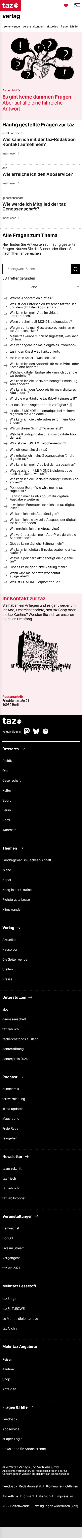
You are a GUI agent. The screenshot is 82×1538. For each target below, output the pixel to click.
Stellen (7, 969)
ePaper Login (12, 1439)
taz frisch (9, 1178)
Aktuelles (9, 940)
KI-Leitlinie (10, 1496)
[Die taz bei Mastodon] (27, 733)
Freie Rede (10, 1128)
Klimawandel (11, 909)
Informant (27, 1496)
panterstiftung (13, 1049)
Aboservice (10, 1429)
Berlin (6, 810)
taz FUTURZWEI (13, 1309)
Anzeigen (9, 1389)
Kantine (8, 1369)
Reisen (7, 1359)
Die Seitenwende (14, 959)
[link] (13, 26)
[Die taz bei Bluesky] (36, 733)
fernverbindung (13, 1099)
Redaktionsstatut (32, 1486)
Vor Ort (7, 1238)
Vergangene (11, 1258)
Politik (7, 761)
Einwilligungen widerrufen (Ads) (55, 1506)
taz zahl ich (10, 1029)
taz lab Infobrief (14, 1198)
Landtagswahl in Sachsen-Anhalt (26, 860)
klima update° (12, 1109)
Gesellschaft (11, 781)
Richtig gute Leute (16, 900)
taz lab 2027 (11, 1268)
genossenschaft (14, 1019)
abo (5, 1009)
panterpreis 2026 (15, 1059)
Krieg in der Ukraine (17, 890)
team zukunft (11, 1168)
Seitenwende (20, 1506)
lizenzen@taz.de (60, 1474)
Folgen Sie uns (11, 731)
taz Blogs (9, 1299)
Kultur (6, 790)
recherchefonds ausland (20, 1039)
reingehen (9, 1138)
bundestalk (10, 1089)
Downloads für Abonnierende (24, 1449)
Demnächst (10, 1228)
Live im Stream (13, 1248)
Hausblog (9, 949)
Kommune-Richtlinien (62, 1486)
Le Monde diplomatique (20, 1319)
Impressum (65, 1496)
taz (12, 721)
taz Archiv (9, 1328)
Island (6, 870)
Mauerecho (10, 1119)
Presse (7, 979)
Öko (5, 771)
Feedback (9, 1419)
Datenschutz (46, 1496)
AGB (5, 1506)
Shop (6, 1379)
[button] (77, 5)
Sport (6, 800)
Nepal (6, 880)
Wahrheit (9, 830)
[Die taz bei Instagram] (45, 733)
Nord (6, 820)
